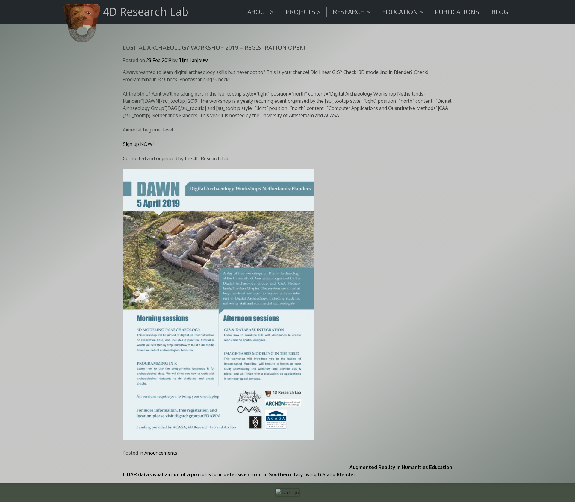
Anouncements (160, 453)
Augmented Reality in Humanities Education (400, 467)
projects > (303, 12)
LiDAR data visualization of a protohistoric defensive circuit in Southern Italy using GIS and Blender (239, 474)
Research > (351, 12)
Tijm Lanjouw (193, 60)
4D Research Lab (145, 12)
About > (260, 12)
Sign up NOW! (138, 144)
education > (402, 12)
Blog (499, 12)
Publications (457, 12)
